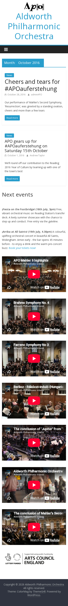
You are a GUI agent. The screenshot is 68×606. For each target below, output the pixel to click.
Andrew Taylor (37, 155)
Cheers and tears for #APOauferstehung (32, 85)
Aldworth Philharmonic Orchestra (34, 26)
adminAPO (36, 94)
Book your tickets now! (22, 248)
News (9, 75)
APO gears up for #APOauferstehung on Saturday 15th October (26, 145)
